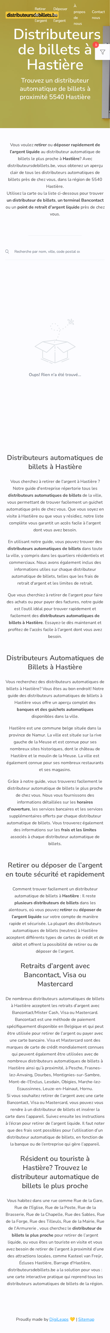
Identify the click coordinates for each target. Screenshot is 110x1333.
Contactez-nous (101, 14)
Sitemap (86, 1319)
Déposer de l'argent (60, 14)
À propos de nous (79, 14)
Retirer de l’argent (41, 14)
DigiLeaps (59, 1319)
